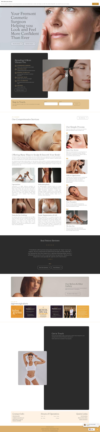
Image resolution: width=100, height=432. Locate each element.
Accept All (95, 3)
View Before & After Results (72, 293)
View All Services (82, 118)
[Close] (99, 1)
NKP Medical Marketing (54, 430)
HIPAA (58, 428)
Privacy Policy (47, 428)
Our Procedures (84, 415)
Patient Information (83, 419)
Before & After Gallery (83, 417)
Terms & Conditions (53, 428)
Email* (60, 101)
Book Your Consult (20, 90)
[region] (50, 3)
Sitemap (42, 428)
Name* (45, 101)
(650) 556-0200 (16, 415)
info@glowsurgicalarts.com (18, 417)
